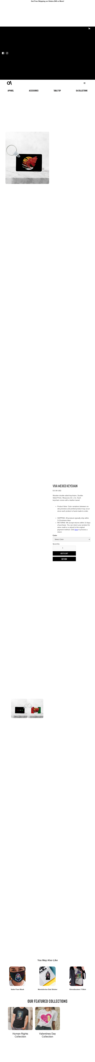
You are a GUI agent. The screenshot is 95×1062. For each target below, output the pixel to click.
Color (55, 535)
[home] (9, 82)
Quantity (56, 544)
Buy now (64, 559)
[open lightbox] (27, 158)
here (76, 530)
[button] (90, 29)
